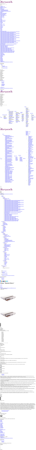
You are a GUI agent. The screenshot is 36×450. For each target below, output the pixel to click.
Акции (1, 420)
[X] (3, 281)
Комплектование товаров (7, 199)
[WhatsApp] (5, 281)
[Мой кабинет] (0, 187)
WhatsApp (3, 82)
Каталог (4, 233)
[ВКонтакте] (0, 281)
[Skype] (6, 281)
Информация (1, 427)
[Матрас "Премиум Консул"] (8, 305)
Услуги (4, 197)
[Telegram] (7, 281)
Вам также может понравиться (5, 410)
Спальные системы (6, 235)
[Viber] (4, 281)
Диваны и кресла (6, 248)
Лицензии (1, 426)
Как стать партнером (2, 429)
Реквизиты (1, 432)
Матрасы (5, 238)
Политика (1, 431)
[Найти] (0, 5)
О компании (1, 423)
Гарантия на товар (2, 435)
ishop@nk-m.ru (2, 80)
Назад (6, 237)
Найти (1, 444)
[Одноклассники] (1, 281)
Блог (0, 430)
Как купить (4, 222)
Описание (3, 374)
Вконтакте (3, 278)
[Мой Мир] (2, 281)
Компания (4, 226)
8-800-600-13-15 (2, 61)
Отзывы (1, 424)
